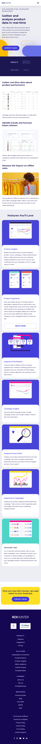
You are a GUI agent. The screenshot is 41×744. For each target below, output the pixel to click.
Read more (20, 326)
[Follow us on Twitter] (23, 738)
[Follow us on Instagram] (17, 738)
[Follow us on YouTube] (20, 738)
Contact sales (10, 48)
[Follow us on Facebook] (14, 738)
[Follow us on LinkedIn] (26, 738)
